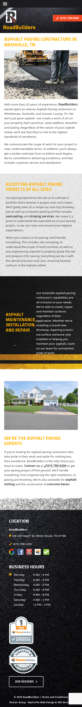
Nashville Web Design (41, 702)
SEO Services (65, 702)
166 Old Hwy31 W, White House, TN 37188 (39, 536)
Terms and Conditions (55, 697)
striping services (41, 216)
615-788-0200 (56, 466)
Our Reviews (24, 681)
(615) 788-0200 (69, 18)
